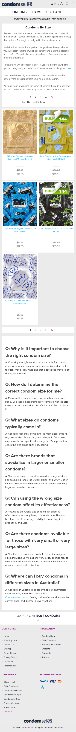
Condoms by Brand (13, 691)
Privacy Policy (10, 657)
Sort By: (26, 102)
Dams (36, 12)
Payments (46, 653)
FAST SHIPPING (59, 19)
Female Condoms (12, 703)
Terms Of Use (10, 653)
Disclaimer (9, 662)
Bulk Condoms (49, 640)
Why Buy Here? (11, 640)
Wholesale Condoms (52, 645)
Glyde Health (10, 682)
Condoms (19, 12)
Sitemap (7, 649)
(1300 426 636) (26, 615)
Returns (45, 657)
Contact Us (9, 645)
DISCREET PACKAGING (40, 19)
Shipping (46, 649)
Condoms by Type (12, 695)
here (69, 68)
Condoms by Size (12, 699)
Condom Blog (48, 636)
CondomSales (27, 728)
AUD (54, 4)
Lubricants (54, 12)
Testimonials (10, 666)
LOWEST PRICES (20, 19)
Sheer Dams (9, 708)
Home (7, 636)
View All (7, 712)
